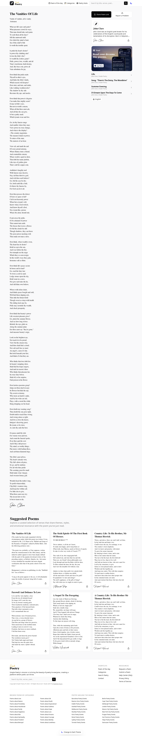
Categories (102, 672)
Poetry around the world (83, 695)
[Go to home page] (16, 3)
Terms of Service (125, 681)
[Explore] (126, 3)
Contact (101, 678)
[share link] (128, 40)
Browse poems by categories (22, 695)
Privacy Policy (124, 678)
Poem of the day (104, 669)
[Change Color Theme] (131, 3)
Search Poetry (103, 675)
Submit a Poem (124, 672)
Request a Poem (125, 669)
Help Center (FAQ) (125, 675)
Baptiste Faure (57, 684)
